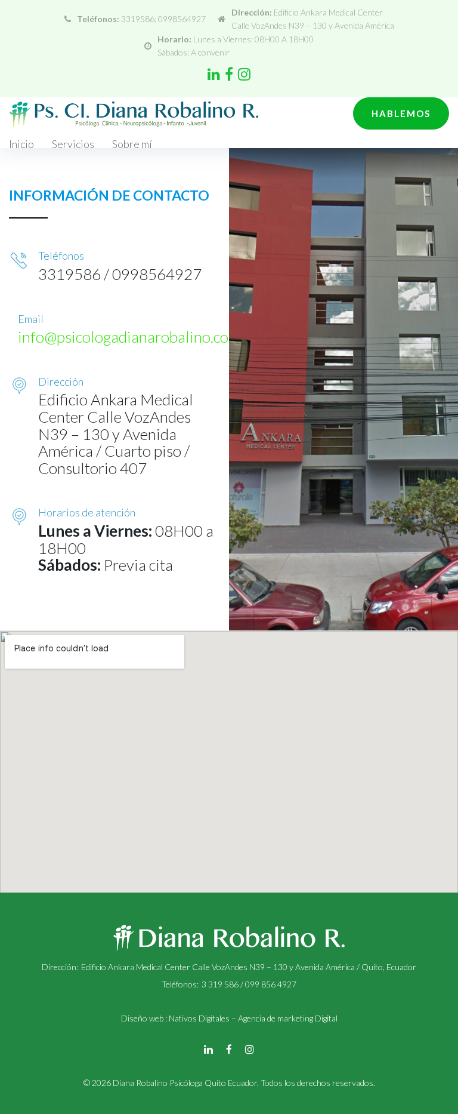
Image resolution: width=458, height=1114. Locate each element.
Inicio (21, 143)
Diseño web (142, 1018)
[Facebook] (229, 74)
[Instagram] (244, 74)
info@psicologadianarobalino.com (129, 336)
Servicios (73, 143)
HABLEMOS (401, 113)
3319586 (137, 19)
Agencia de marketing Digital (288, 1018)
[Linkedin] (214, 74)
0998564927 (182, 19)
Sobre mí (132, 143)
